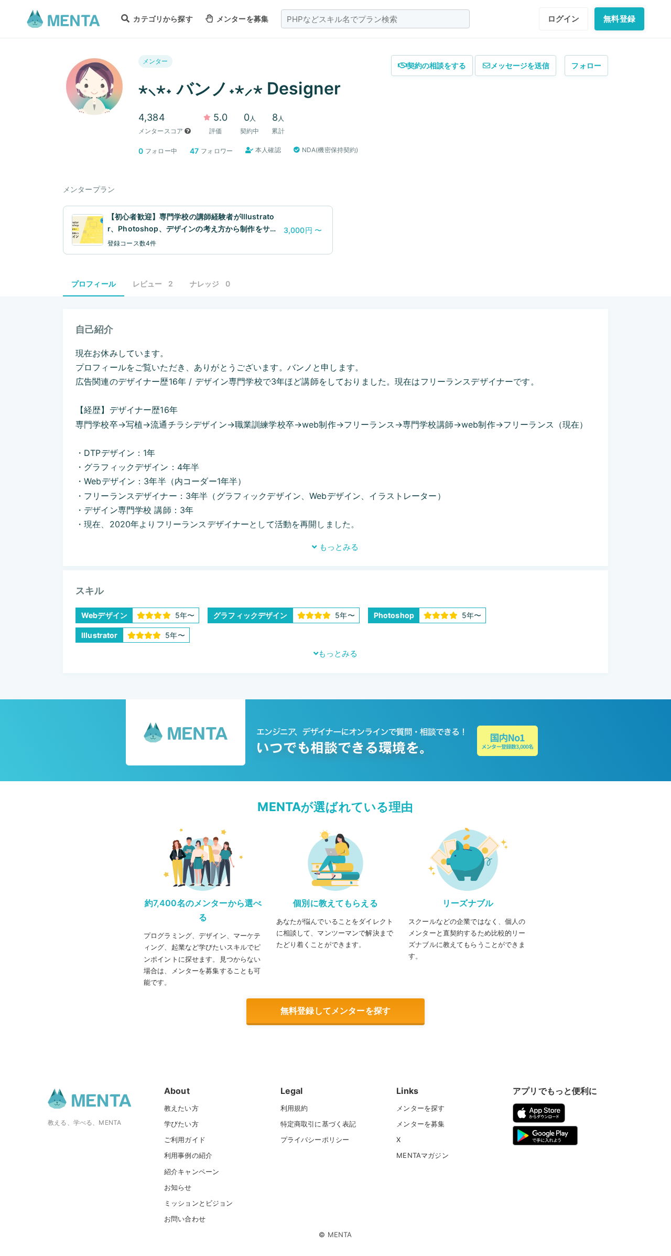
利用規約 (294, 1108)
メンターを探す (420, 1108)
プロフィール (93, 283)
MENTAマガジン (422, 1155)
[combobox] (375, 18)
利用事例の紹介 (188, 1155)
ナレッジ (210, 283)
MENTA (340, 1234)
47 (194, 150)
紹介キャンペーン (191, 1171)
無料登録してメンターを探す (335, 1010)
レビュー (153, 283)
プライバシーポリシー (315, 1139)
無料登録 (619, 19)
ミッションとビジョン (198, 1203)
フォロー (586, 65)
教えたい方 (181, 1108)
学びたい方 (181, 1124)
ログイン (564, 19)
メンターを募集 (241, 18)
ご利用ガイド (184, 1139)
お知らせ (178, 1187)
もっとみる (338, 547)
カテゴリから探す (162, 18)
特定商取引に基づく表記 (318, 1124)
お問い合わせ (184, 1219)
